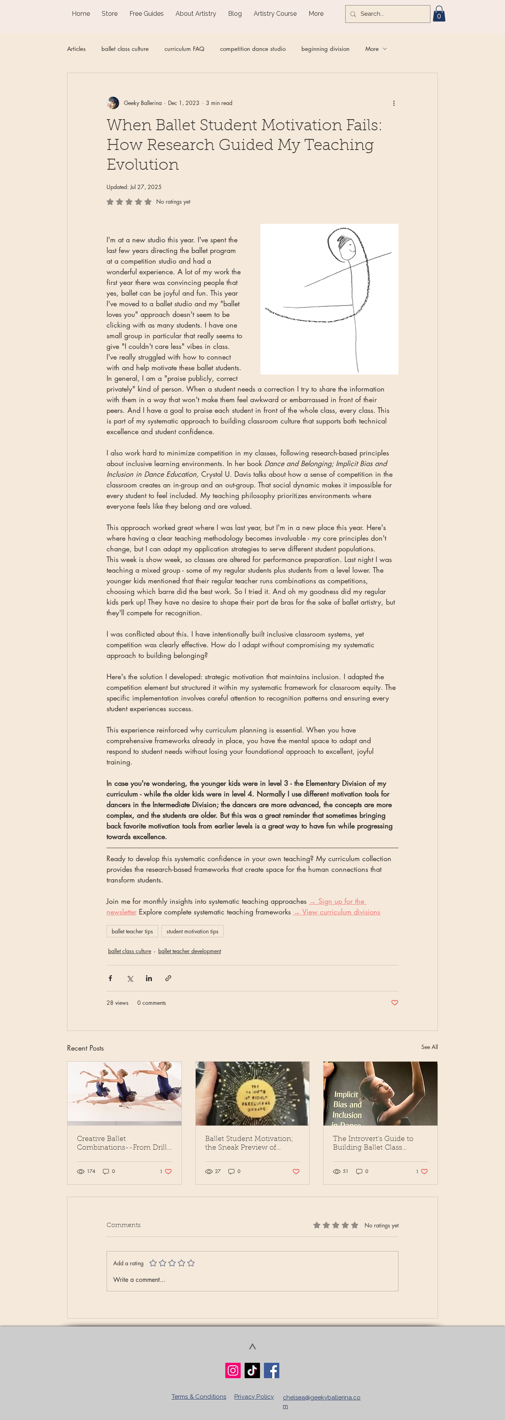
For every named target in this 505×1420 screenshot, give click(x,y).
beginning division (325, 48)
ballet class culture (125, 48)
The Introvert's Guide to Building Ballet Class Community (373, 1144)
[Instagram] (233, 1370)
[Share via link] (168, 978)
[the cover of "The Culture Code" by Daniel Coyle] (253, 1094)
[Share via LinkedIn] (149, 978)
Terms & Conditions (199, 1396)
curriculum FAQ (184, 48)
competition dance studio (253, 48)
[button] (439, 14)
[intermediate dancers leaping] (124, 1094)
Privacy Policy (254, 1396)
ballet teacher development (189, 951)
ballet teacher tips (132, 931)
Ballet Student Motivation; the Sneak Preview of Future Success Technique (250, 1144)
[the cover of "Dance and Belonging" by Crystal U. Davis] (381, 1094)
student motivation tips (192, 931)
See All (429, 1047)
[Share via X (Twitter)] (129, 978)
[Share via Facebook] (110, 978)
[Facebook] (271, 1370)
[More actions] (393, 103)
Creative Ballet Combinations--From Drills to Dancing (123, 1144)
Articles (76, 48)
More (372, 48)
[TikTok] (252, 1370)
